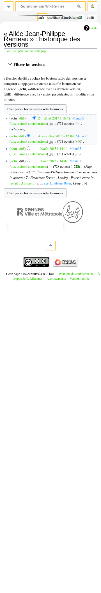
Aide (94, 28)
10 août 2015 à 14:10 (52, 148)
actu (14, 136)
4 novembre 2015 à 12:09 (56, 136)
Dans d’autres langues (79, 17)
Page (41, 17)
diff (21, 118)
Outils (91, 17)
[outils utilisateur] (92, 6)
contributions (37, 123)
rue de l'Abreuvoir (23, 183)
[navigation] (8, 6)
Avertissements (56, 278)
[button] (50, 64)
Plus (65, 17)
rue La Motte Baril (57, 183)
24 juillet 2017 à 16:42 (54, 118)
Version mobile (79, 278)
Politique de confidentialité (76, 274)
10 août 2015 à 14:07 (52, 161)
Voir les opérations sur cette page (26, 51)
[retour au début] (51, 245)
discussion (18, 123)
